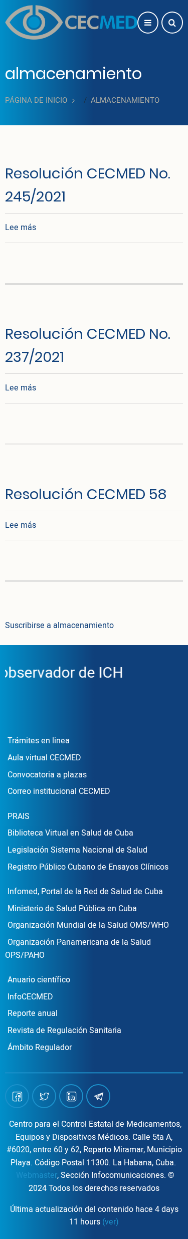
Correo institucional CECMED (59, 791)
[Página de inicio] (71, 22)
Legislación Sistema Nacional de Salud (77, 850)
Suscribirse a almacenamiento (59, 626)
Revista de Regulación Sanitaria (64, 1030)
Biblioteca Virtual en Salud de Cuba (70, 833)
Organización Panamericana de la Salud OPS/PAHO (78, 948)
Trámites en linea (39, 741)
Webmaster (36, 1175)
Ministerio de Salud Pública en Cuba (72, 909)
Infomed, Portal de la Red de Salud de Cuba (85, 892)
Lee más (20, 228)
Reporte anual (33, 1013)
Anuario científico (39, 980)
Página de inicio (36, 100)
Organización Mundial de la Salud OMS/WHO (88, 925)
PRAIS (19, 816)
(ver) (110, 1222)
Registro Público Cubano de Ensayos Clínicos (88, 867)
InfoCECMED (30, 997)
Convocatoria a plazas (47, 775)
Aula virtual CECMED (44, 758)
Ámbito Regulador (40, 1048)
